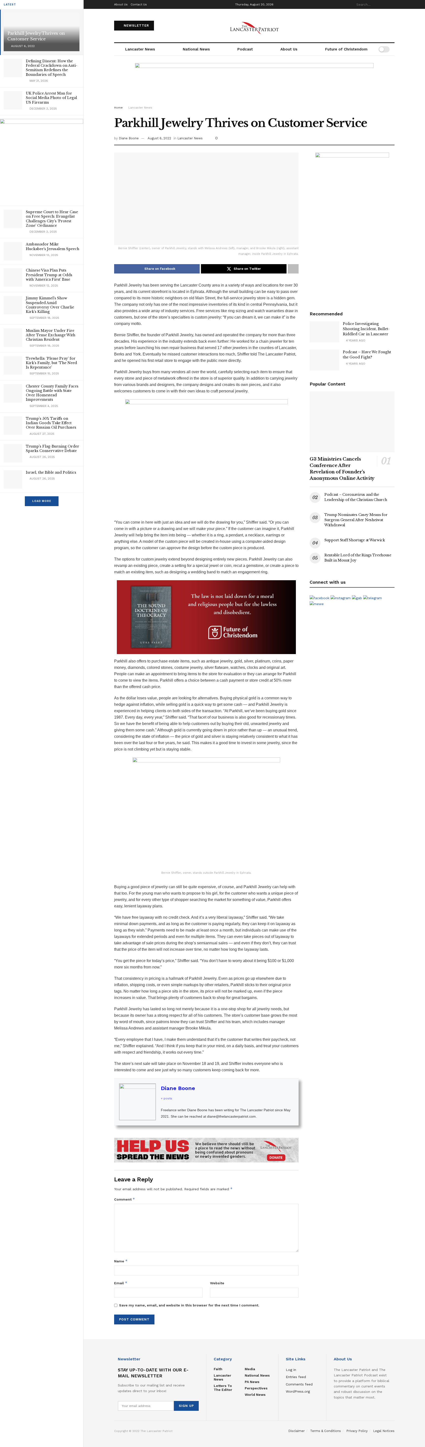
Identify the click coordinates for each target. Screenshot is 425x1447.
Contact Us (139, 4)
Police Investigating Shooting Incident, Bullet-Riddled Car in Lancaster (366, 329)
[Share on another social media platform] (293, 268)
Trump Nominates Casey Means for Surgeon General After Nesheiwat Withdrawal (355, 520)
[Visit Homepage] (254, 25)
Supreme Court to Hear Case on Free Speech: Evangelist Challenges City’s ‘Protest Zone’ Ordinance (52, 219)
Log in (291, 1370)
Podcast (245, 49)
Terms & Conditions (325, 1431)
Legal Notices (384, 1431)
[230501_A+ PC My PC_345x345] (41, 160)
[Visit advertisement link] (206, 1150)
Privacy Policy (357, 1431)
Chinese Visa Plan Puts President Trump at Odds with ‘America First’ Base (49, 274)
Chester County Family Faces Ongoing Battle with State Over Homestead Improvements (52, 393)
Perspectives (256, 1388)
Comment (124, 1199)
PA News (252, 1382)
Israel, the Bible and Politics (51, 472)
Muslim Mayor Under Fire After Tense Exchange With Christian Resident (50, 335)
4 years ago (355, 340)
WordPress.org (298, 1391)
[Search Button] (392, 4)
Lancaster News (140, 49)
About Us (121, 4)
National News (196, 49)
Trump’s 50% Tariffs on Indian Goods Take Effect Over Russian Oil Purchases (51, 423)
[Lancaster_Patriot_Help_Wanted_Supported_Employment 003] (352, 226)
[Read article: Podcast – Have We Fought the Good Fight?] (324, 360)
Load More (41, 501)
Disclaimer (296, 1431)
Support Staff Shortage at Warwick (354, 540)
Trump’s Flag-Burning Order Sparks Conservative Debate (52, 448)
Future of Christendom (346, 49)
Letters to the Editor (223, 1388)
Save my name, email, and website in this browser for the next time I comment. (189, 1305)
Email (120, 1283)
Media (250, 1369)
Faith (218, 1369)
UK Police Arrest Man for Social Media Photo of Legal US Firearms (51, 97)
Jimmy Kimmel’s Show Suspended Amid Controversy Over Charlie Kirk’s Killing (50, 305)
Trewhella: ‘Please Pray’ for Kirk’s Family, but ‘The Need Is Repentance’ (51, 363)
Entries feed (296, 1377)
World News (255, 1395)
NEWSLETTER (135, 25)
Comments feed (299, 1384)
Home (118, 107)
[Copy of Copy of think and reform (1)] (206, 616)
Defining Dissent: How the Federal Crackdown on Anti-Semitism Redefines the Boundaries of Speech (51, 68)
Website (217, 1283)
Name (121, 1261)
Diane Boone (129, 138)
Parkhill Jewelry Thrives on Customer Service (36, 36)
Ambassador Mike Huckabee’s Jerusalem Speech (52, 246)
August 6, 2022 (159, 138)
